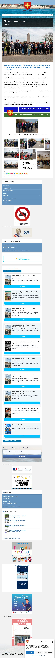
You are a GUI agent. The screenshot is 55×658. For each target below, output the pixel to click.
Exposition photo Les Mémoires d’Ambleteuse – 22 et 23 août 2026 (25, 342)
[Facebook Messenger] (15, 173)
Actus (9, 24)
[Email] (23, 173)
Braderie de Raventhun (17, 425)
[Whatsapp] (9, 173)
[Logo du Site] (27, 11)
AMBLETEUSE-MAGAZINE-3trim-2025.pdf (17, 520)
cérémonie (9, 176)
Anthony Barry (7, 652)
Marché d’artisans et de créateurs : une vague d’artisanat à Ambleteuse (23, 276)
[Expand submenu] (40, 188)
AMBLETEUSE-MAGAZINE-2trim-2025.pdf (17, 525)
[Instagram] (11, 173)
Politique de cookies (35, 655)
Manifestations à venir (11, 268)
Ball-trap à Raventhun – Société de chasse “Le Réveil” (25, 408)
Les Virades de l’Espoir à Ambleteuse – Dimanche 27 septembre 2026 (24, 292)
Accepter (30, 652)
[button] (52, 641)
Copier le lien (18, 517)
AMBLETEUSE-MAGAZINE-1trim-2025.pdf (17, 530)
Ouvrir (10, 517)
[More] (27, 173)
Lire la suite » (22, 286)
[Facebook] (5, 173)
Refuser (39, 652)
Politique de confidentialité (42, 655)
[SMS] (19, 173)
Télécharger (13, 517)
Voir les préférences (48, 652)
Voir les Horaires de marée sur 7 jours (22, 565)
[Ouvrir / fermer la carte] (51, 15)
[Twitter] (7, 173)
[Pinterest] (25, 173)
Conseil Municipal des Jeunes (17, 176)
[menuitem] (22, 186)
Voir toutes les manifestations (12, 270)
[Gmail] (13, 173)
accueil (5, 24)
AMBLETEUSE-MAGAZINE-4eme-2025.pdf (17, 516)
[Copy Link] (17, 173)
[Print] (21, 173)
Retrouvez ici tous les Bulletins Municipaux (11, 538)
